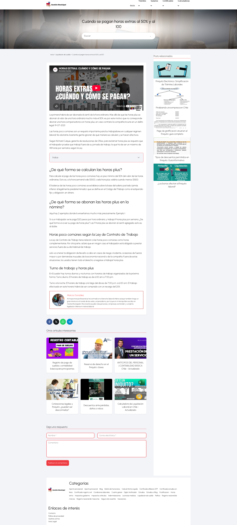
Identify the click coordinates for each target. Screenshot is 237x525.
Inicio (132, 6)
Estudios (142, 492)
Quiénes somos (54, 519)
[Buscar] (150, 34)
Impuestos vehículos (99, 496)
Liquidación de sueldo (145, 496)
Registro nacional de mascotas (88, 499)
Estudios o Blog (152, 492)
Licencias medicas (129, 496)
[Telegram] (70, 322)
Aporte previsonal (91, 489)
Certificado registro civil (83, 492)
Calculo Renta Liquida (130, 489)
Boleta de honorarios (112, 489)
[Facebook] (49, 322)
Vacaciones (122, 499)
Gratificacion (164, 492)
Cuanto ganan (117, 492)
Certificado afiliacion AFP (148, 489)
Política (157, 496)
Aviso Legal (52, 521)
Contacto (52, 513)
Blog (101, 489)
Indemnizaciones (114, 496)
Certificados (168, 1)
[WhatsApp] (63, 322)
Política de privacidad (56, 516)
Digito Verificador (130, 492)
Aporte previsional (76, 489)
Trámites (142, 1)
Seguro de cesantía (108, 499)
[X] (56, 322)
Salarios (154, 1)
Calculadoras (184, 1)
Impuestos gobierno (82, 496)
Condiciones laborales (102, 492)
